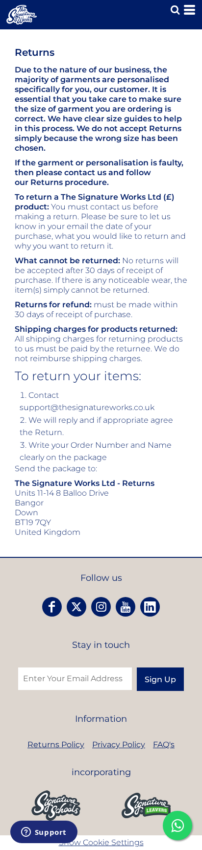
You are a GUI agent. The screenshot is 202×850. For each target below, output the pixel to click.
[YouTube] (125, 607)
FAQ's (164, 744)
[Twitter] (76, 607)
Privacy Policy (118, 744)
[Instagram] (101, 607)
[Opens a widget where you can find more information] (43, 833)
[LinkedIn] (150, 607)
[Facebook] (52, 607)
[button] (55, 805)
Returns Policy (55, 744)
